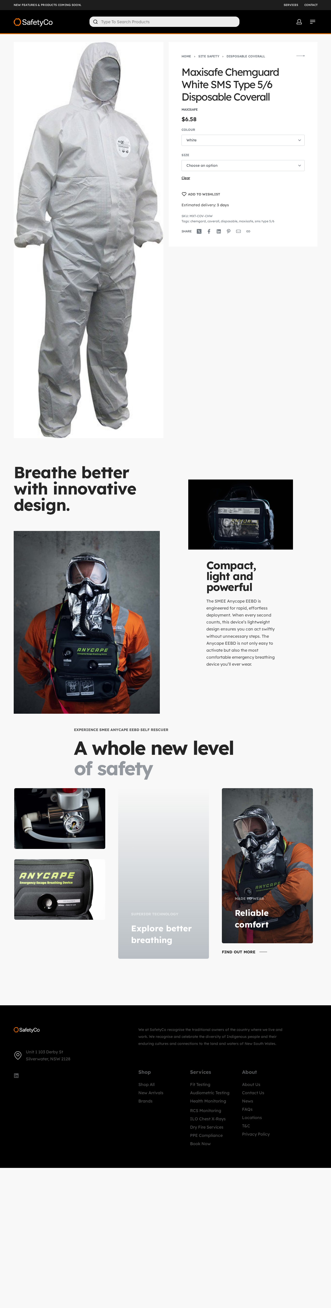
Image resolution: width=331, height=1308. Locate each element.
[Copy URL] (248, 231)
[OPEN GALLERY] (88, 240)
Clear (186, 178)
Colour (188, 130)
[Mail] (238, 231)
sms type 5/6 (264, 221)
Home (186, 56)
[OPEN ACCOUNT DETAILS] (299, 22)
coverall (213, 221)
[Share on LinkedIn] (218, 231)
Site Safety (208, 56)
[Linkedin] (16, 1075)
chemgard (198, 221)
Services (200, 1072)
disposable (229, 221)
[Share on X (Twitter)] (199, 231)
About (249, 1072)
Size (185, 155)
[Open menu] (312, 22)
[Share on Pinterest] (228, 231)
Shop (144, 1072)
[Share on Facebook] (209, 231)
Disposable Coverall (246, 56)
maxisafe (246, 221)
